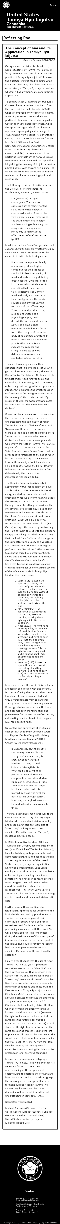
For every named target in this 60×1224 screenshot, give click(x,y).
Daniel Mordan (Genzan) (26, 1206)
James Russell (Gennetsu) (27, 1212)
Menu (53, 4)
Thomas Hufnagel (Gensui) (27, 1200)
